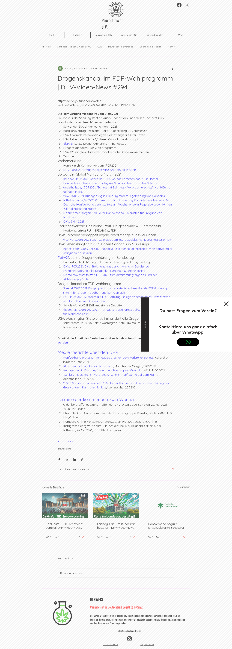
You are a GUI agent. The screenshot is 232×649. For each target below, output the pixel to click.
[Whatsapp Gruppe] (188, 342)
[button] (226, 303)
